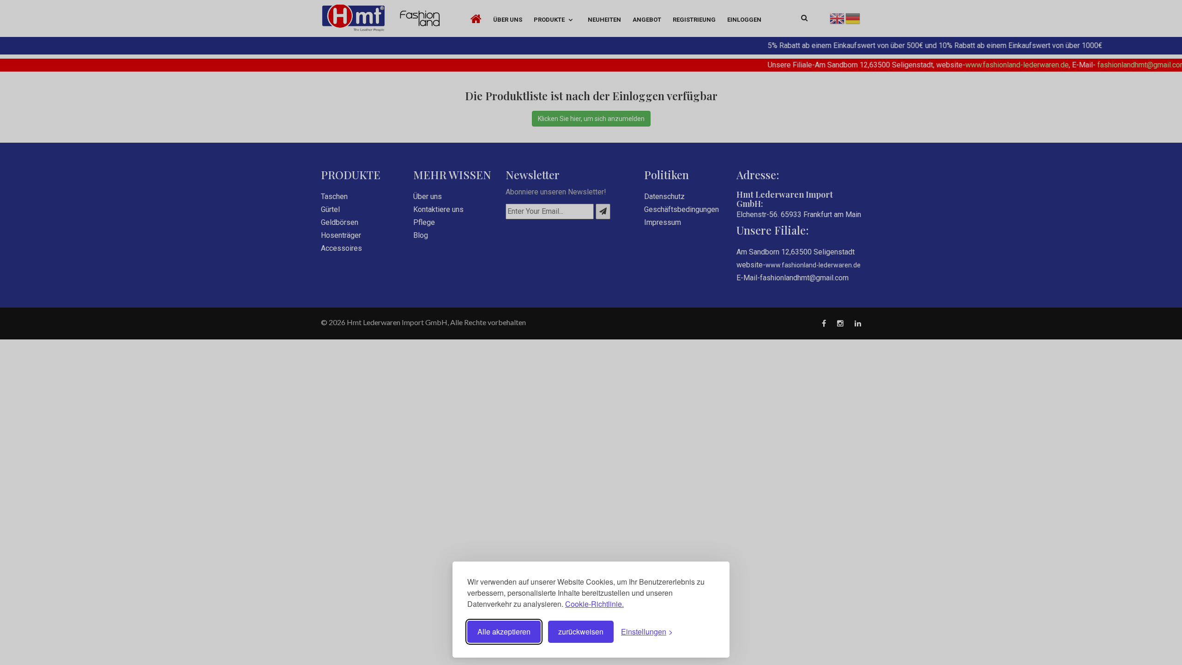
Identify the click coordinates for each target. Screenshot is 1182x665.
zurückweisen (580, 631)
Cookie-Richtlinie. (594, 603)
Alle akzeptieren (504, 631)
